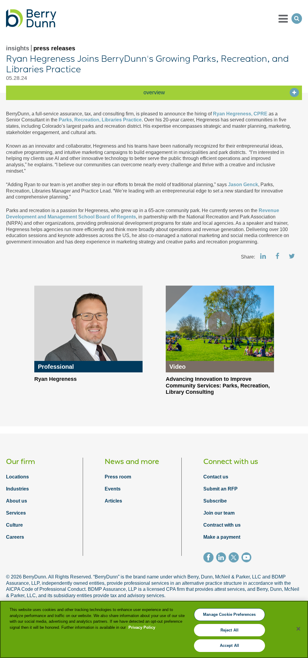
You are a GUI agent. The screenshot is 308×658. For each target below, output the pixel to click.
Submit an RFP (220, 488)
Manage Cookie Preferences (229, 614)
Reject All (229, 630)
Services (16, 512)
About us (16, 500)
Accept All (229, 645)
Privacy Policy (141, 627)
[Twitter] (235, 558)
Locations (17, 476)
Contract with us (222, 525)
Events (113, 488)
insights (17, 48)
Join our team (219, 512)
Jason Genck (243, 184)
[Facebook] (209, 558)
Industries (17, 488)
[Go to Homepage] (31, 18)
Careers (15, 537)
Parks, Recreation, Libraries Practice (100, 119)
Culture (14, 525)
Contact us (215, 476)
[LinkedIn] (222, 558)
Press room (118, 476)
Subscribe (215, 500)
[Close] (298, 628)
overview (154, 92)
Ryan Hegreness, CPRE (241, 113)
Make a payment (221, 537)
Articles (113, 500)
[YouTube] (247, 558)
